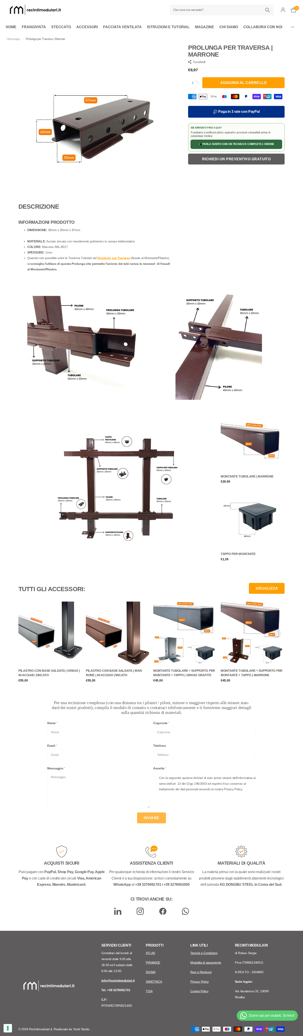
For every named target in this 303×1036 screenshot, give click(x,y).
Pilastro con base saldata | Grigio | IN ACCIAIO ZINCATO (49, 673)
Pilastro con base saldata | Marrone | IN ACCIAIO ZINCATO (114, 673)
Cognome (161, 723)
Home (11, 27)
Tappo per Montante (238, 554)
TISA (149, 991)
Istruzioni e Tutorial (168, 27)
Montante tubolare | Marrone (247, 476)
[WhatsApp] (185, 911)
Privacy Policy (199, 981)
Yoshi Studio (81, 1029)
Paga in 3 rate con (239, 111)
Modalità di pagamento (205, 962)
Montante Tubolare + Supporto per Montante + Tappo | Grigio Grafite (184, 673)
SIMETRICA (154, 981)
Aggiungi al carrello (243, 83)
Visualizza (267, 588)
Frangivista (34, 27)
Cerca (268, 10)
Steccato (61, 27)
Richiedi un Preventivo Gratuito (236, 159)
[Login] (283, 10)
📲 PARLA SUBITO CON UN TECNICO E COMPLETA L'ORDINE (236, 144)
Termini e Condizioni (203, 953)
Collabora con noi (262, 27)
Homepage (13, 39)
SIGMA (150, 972)
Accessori (87, 27)
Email (52, 745)
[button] (198, 79)
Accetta (159, 768)
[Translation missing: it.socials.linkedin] (117, 911)
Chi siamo (228, 27)
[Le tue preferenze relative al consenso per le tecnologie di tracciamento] (8, 1028)
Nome (52, 723)
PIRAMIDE (153, 962)
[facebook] (162, 911)
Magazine (204, 27)
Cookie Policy (199, 991)
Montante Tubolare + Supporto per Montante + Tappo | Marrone (251, 673)
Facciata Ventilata (122, 27)
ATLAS (150, 953)
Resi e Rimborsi (201, 972)
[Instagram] (140, 911)
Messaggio (56, 768)
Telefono (159, 745)
